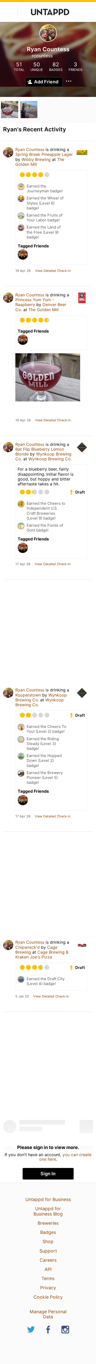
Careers (48, 1260)
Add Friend (46, 81)
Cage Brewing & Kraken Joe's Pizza (41, 954)
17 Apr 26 (22, 564)
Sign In (48, 1173)
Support (48, 1251)
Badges (48, 1232)
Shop (48, 1241)
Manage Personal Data (48, 1314)
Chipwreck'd (27, 947)
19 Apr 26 (23, 271)
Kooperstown (28, 695)
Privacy (48, 1287)
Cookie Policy (48, 1297)
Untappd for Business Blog (48, 1211)
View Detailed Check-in (53, 271)
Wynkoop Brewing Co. (50, 458)
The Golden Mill (43, 309)
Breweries (48, 1223)
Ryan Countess (29, 149)
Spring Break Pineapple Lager (44, 154)
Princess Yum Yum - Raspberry (34, 302)
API (48, 1269)
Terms (48, 1278)
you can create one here (65, 1157)
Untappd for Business (48, 1199)
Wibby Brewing (36, 159)
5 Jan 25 (22, 996)
